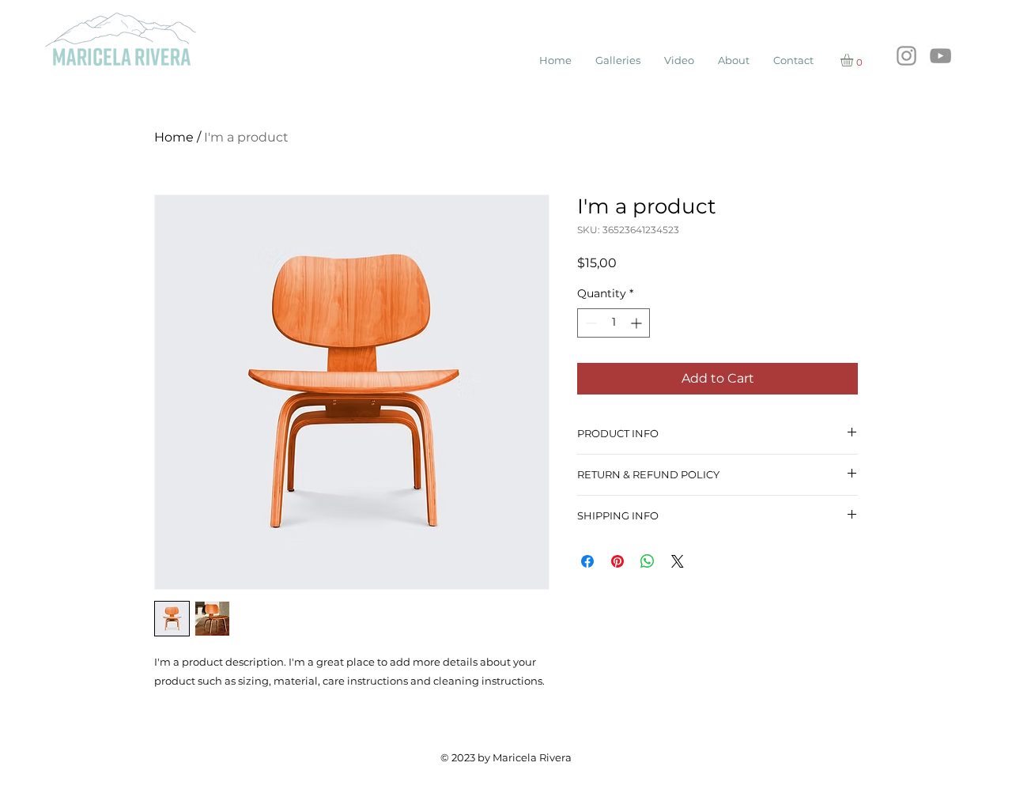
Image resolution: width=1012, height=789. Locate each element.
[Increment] (638, 323)
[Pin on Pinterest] (617, 561)
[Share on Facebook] (587, 561)
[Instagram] (906, 56)
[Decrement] (589, 323)
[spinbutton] (613, 323)
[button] (854, 60)
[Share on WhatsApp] (647, 561)
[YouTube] (940, 56)
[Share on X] (677, 561)
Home (174, 137)
